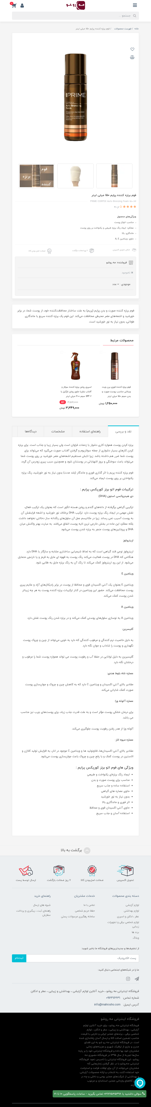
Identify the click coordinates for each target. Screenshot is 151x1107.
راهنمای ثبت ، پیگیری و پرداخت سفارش (33, 913)
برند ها (135, 932)
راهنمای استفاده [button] (90, 431)
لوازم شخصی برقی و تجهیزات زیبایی (123, 924)
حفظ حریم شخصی (85, 911)
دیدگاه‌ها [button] (30, 431)
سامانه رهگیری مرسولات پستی (78, 916)
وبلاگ (136, 938)
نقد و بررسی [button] (123, 431)
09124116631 (113, 998)
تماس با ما (89, 905)
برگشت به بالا (72, 850)
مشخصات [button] (58, 431)
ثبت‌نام (19, 958)
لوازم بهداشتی (131, 911)
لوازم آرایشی (132, 905)
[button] (16, 5)
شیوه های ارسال (42, 905)
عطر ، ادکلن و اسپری (128, 916)
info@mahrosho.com (107, 1005)
